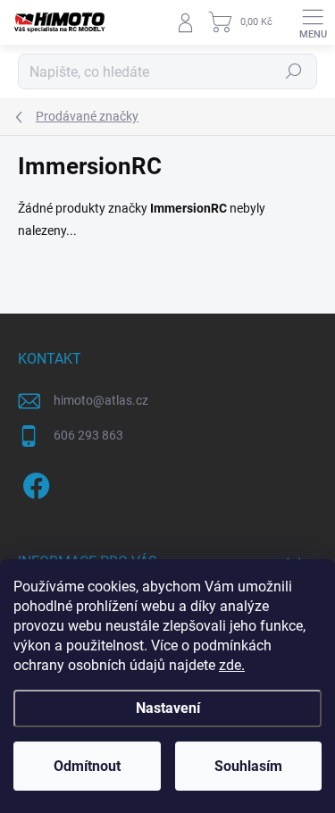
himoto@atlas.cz (101, 400)
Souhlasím (248, 766)
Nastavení (168, 708)
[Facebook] (33, 483)
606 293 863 (88, 435)
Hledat (294, 71)
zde (232, 665)
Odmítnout (87, 766)
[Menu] (312, 22)
